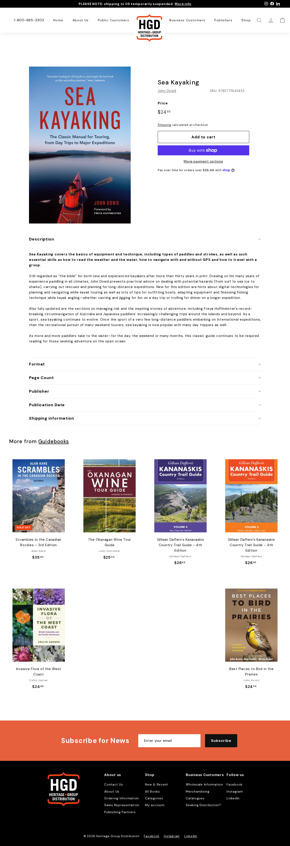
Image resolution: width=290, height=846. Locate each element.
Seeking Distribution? (203, 805)
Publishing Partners (119, 812)
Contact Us (113, 784)
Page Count (41, 377)
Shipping (164, 125)
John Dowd (167, 91)
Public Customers (113, 20)
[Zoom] (80, 145)
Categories (154, 798)
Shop (246, 20)
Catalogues (195, 798)
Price (163, 103)
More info (183, 4)
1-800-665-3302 (29, 20)
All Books (152, 791)
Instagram (235, 791)
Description (41, 239)
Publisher (39, 391)
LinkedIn (233, 798)
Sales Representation (121, 805)
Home (58, 20)
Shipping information (51, 418)
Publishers (223, 20)
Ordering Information (121, 798)
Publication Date (47, 405)
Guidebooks (53, 441)
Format (37, 364)
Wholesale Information (204, 784)
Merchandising (198, 791)
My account (155, 805)
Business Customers (187, 20)
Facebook (235, 784)
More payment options (203, 161)
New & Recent (156, 784)
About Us (80, 20)
